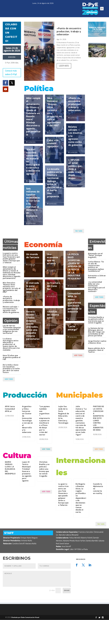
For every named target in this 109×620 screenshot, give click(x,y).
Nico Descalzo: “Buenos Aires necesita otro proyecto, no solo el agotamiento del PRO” (54, 113)
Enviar (66, 591)
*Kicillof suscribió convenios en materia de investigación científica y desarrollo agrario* (33, 163)
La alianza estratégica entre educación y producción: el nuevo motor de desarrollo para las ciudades (11, 344)
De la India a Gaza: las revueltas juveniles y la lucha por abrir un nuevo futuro (11, 368)
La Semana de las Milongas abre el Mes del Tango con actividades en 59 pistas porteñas (96, 332)
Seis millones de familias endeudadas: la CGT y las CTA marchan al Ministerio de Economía (33, 203)
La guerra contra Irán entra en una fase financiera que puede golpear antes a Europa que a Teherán (11, 258)
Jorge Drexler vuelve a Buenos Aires (97, 342)
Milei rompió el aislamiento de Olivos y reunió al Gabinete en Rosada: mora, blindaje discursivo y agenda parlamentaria (33, 118)
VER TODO (9, 379)
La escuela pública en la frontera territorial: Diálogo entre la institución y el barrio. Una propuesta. (54, 183)
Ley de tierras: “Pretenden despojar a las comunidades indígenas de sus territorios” (12, 329)
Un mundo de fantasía (33, 257)
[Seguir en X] (12, 83)
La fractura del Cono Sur (54, 287)
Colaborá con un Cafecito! (11, 32)
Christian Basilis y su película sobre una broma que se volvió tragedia (96, 320)
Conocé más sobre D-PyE (11, 72)
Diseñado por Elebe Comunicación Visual (25, 617)
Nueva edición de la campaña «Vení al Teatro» (96, 350)
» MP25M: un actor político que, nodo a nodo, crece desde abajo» (75, 170)
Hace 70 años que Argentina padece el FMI (12, 357)
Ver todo (78, 231)
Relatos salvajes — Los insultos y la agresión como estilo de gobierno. (75, 137)
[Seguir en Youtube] (5, 89)
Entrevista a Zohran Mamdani (97, 277)
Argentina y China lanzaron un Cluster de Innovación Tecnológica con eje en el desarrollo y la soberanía (27, 419)
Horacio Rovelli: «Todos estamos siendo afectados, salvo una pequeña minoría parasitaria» (33, 326)
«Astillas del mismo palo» (54, 316)
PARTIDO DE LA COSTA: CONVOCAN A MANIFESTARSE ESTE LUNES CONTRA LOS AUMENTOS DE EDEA (98, 418)
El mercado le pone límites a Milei (33, 288)
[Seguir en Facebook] (5, 83)
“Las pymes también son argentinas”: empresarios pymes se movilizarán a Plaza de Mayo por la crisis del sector (44, 420)
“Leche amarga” (75, 329)
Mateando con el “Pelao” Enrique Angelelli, (95, 255)
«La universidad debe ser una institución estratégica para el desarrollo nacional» (96, 286)
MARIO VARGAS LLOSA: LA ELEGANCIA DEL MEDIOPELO (10, 468)
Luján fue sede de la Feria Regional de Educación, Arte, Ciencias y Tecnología (63, 414)
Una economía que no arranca (54, 260)
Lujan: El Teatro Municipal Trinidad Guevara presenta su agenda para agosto (27, 471)
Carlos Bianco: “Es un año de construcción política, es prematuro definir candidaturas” (96, 266)
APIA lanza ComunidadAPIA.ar (10, 408)
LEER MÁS (64, 65)
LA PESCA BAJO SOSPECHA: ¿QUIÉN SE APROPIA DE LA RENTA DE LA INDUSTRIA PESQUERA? (75, 267)
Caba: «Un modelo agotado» (54, 144)
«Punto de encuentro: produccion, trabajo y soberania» (69, 31)
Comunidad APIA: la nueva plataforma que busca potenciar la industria (75, 304)
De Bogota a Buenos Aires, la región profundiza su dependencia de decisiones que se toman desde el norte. (81, 498)
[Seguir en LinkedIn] (90, 565)
